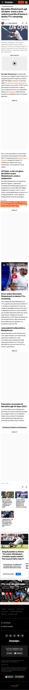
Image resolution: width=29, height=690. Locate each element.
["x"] (14, 593)
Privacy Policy (20, 609)
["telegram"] (21, 593)
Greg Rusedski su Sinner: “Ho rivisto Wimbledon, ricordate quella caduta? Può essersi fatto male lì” (13, 555)
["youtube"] (10, 593)
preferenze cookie (13, 614)
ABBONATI (21, 2)
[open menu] (2, 2)
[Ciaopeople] (14, 686)
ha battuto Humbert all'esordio (15, 83)
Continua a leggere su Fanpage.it (14, 427)
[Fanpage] (14, 641)
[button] (26, 23)
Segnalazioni (11, 609)
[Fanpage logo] (9, 2)
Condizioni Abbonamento (16, 611)
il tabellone (12, 92)
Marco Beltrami (13, 23)
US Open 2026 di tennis (8, 6)
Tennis (6, 483)
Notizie (2, 483)
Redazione (3, 614)
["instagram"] (6, 593)
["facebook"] (17, 593)
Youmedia (3, 609)
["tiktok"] (3, 593)
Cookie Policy (4, 611)
